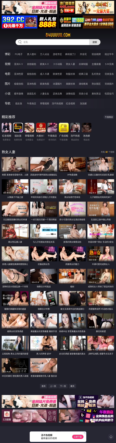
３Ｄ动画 (57, 64)
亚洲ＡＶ (18, 64)
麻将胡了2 (70, 54)
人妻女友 (44, 93)
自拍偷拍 (31, 64)
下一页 (63, 386)
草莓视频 (44, 103)
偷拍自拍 (31, 73)
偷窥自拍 (18, 83)
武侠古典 (57, 93)
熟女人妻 (70, 64)
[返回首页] (111, 436)
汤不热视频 (57, 103)
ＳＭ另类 (109, 64)
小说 (7, 93)
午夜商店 (31, 103)
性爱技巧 (109, 93)
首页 (44, 386)
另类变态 (109, 73)
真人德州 (31, 54)
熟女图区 (96, 83)
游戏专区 (57, 54)
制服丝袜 (70, 73)
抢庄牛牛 (109, 54)
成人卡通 (44, 73)
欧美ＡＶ (44, 64)
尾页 (72, 386)
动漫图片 (57, 83)
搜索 (95, 42)
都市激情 (18, 93)
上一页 (53, 386)
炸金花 (83, 54)
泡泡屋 (83, 103)
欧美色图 (44, 83)
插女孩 (18, 103)
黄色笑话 (96, 93)
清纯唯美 (83, 83)
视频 (7, 64)
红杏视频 (70, 103)
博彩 (7, 54)
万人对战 (44, 54)
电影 (7, 74)
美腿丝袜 (70, 83)
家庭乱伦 (31, 93)
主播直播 (96, 64)
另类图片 (109, 83)
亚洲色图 (31, 83)
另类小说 (83, 93)
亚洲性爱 (18, 73)
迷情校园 (70, 93)
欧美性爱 (57, 73)
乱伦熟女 (96, 73)
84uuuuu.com (58, 35)
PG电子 (18, 54)
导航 (7, 103)
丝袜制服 (83, 64)
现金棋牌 (96, 54)
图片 (7, 84)
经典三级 (83, 73)
